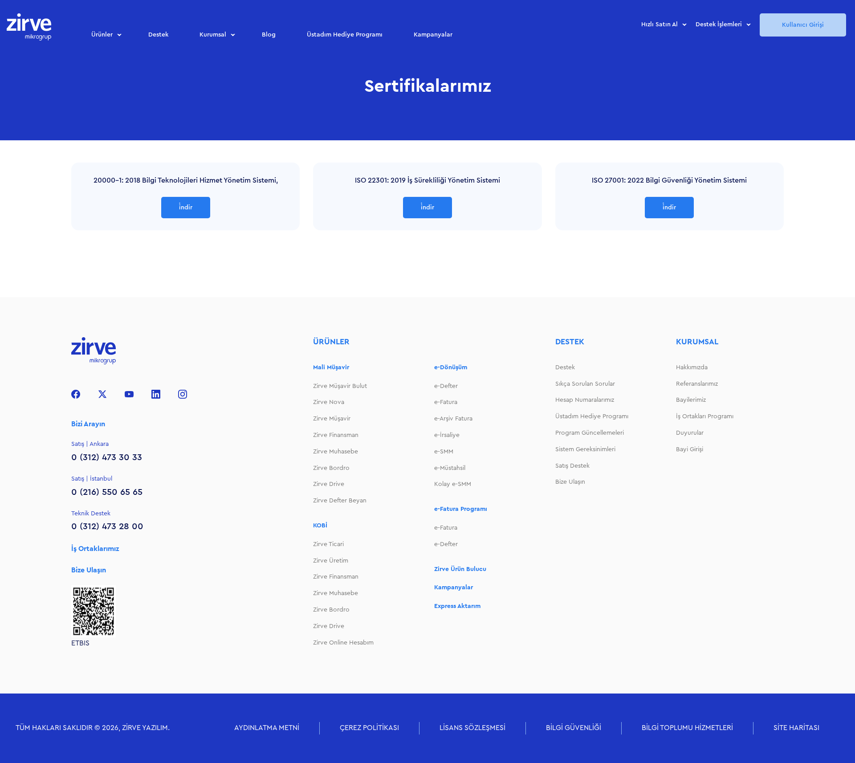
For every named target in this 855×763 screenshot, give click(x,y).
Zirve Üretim (330, 561)
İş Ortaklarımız (95, 548)
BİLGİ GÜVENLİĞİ (573, 727)
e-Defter (446, 386)
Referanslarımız (697, 384)
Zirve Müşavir (331, 419)
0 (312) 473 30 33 (106, 457)
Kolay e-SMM (452, 484)
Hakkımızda (692, 367)
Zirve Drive (328, 484)
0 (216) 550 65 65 (106, 492)
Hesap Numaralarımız (584, 400)
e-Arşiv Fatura (453, 419)
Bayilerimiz (691, 400)
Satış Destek (572, 466)
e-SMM (443, 452)
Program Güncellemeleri (589, 433)
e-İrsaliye (447, 435)
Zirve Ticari (328, 544)
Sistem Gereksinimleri (585, 449)
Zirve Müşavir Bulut (340, 386)
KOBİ (320, 525)
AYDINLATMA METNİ (266, 727)
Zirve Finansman (335, 435)
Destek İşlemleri (719, 24)
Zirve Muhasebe (335, 452)
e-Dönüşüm (450, 367)
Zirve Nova (328, 402)
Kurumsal (213, 35)
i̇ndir (185, 207)
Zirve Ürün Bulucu (460, 569)
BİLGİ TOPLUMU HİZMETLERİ (687, 727)
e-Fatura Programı (460, 509)
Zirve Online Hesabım (343, 643)
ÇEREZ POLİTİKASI (369, 727)
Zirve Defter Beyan (339, 501)
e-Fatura (445, 402)
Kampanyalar (433, 35)
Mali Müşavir (331, 367)
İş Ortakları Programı (704, 416)
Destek (158, 35)
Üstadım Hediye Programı (345, 35)
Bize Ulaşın (88, 570)
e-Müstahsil (449, 468)
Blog (269, 35)
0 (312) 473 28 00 (107, 526)
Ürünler (102, 35)
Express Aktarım (457, 606)
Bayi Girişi (689, 449)
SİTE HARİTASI (796, 727)
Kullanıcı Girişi (803, 25)
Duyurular (690, 433)
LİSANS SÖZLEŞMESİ (472, 727)
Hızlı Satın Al (659, 24)
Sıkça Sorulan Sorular (585, 384)
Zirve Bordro (331, 468)
